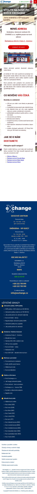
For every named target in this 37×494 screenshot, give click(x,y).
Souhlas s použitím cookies (9, 444)
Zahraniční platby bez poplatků (14, 324)
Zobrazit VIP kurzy (18, 47)
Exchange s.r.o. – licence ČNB (13, 387)
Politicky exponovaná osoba (10, 465)
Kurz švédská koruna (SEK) (13, 428)
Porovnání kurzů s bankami (13, 361)
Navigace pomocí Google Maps (16, 158)
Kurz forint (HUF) (10, 437)
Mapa (19, 270)
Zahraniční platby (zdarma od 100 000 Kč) (17, 312)
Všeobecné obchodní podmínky (10, 450)
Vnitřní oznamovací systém (9, 459)
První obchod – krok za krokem (14, 384)
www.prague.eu (20, 479)
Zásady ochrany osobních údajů (11, 447)
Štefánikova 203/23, (18, 41)
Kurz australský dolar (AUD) (13, 434)
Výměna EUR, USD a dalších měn (14, 341)
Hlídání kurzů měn (10, 367)
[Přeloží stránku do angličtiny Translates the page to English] (31, 1)
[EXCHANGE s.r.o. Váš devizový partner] (6, 1)
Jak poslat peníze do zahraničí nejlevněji (16, 315)
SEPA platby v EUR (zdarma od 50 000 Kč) (17, 309)
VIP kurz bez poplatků (11, 344)
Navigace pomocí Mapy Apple (15, 160)
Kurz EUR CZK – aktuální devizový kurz (16, 352)
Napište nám (8, 393)
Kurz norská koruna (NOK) (12, 425)
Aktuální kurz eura (10, 338)
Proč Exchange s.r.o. (11, 378)
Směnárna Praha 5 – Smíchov (13, 335)
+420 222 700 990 (19, 286)
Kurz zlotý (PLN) (9, 416)
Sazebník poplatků (7, 456)
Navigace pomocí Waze (14, 162)
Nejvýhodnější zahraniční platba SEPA (15, 321)
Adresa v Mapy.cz (12, 156)
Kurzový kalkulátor (10, 370)
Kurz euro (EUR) (9, 407)
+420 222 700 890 (19, 284)
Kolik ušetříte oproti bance (12, 364)
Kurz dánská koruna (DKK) (12, 422)
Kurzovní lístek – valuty (11, 347)
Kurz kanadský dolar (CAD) (12, 431)
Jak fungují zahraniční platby (13, 381)
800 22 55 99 (19, 277)
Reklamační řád (6, 453)
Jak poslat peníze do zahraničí (13, 326)
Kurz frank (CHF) (10, 413)
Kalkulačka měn (9, 350)
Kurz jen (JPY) (9, 419)
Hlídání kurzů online (10, 401)
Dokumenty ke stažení (8, 462)
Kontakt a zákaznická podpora (13, 390)
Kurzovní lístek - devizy (11, 318)
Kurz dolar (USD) (10, 404)
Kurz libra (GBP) (9, 410)
